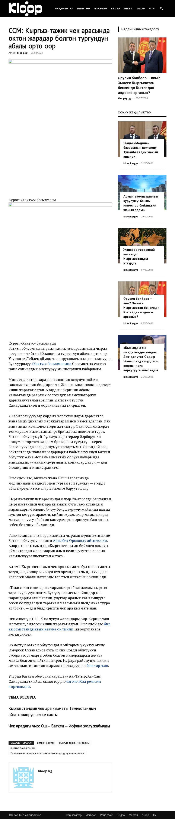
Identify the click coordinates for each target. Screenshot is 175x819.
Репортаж (100, 8)
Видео (115, 8)
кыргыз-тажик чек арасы (74, 742)
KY (150, 8)
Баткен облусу (45, 742)
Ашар (141, 8)
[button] (161, 9)
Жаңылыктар (64, 8)
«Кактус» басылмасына (51, 363)
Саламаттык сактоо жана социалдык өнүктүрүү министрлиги (47, 753)
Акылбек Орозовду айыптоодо (80, 540)
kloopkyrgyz (125, 98)
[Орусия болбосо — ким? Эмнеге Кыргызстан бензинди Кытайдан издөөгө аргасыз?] (142, 55)
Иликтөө (83, 8)
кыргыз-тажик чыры (22, 747)
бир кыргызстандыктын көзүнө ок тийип (59, 626)
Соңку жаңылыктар (134, 112)
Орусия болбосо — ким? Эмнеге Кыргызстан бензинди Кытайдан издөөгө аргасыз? (141, 308)
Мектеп (128, 8)
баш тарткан (97, 665)
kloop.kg (22, 52)
